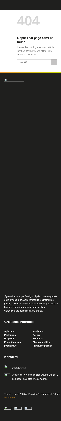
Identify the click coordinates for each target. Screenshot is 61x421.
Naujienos (38, 331)
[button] (18, 5)
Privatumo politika (42, 346)
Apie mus (9, 331)
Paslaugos (10, 335)
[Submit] (54, 62)
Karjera (36, 335)
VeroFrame (9, 397)
